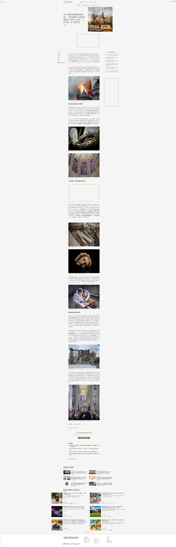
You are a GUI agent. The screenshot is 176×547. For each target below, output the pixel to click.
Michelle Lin (104, 528)
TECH (63, 511)
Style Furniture (112, 503)
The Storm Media (100, 485)
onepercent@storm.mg (76, 544)
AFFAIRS (66, 511)
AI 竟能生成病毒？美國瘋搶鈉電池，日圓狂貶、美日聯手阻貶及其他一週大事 (111, 68)
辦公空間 (107, 503)
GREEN (102, 511)
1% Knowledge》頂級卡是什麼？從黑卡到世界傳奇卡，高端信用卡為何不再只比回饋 (112, 55)
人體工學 (103, 503)
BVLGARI (100, 476)
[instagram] (172, 1)
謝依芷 (73, 479)
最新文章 (78, 5)
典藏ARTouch (76, 427)
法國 (58, 62)
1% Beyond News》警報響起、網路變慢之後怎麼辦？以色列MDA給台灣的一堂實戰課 (112, 71)
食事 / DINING (86, 542)
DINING (103, 524)
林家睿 (99, 474)
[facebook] (175, 1)
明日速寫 (73, 485)
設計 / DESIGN (96, 541)
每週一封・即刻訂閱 (84, 437)
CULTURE (58, 54)
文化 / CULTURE (86, 541)
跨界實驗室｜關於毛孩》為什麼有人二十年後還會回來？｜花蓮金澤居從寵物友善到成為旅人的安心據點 (113, 507)
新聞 (98, 5)
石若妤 (64, 24)
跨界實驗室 (109, 516)
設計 (93, 5)
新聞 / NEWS (96, 542)
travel (102, 516)
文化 (90, 5)
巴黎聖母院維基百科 (77, 424)
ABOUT (108, 538)
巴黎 (63, 62)
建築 (61, 62)
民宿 (105, 516)
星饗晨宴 (71, 503)
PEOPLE (105, 511)
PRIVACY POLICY (109, 540)
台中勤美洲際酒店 (65, 503)
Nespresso (75, 503)
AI (66, 516)
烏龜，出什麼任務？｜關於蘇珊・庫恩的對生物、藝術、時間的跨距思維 (83, 451)
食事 (95, 5)
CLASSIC (58, 52)
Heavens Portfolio (76, 476)
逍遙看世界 (65, 528)
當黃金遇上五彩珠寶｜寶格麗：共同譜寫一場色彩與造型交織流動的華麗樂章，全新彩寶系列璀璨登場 (111, 64)
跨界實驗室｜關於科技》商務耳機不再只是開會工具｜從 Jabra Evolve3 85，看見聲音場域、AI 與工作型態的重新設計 (74, 520)
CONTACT (108, 539)
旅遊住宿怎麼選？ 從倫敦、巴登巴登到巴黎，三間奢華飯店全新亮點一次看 (111, 61)
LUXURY (75, 470)
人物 (81, 5)
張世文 (73, 474)
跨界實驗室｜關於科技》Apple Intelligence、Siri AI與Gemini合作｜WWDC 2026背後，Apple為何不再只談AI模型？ (73, 507)
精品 (88, 5)
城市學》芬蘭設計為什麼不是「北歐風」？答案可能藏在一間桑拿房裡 (111, 58)
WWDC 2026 (69, 516)
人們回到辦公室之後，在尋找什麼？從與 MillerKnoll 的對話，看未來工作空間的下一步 (113, 494)
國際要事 (85, 5)
